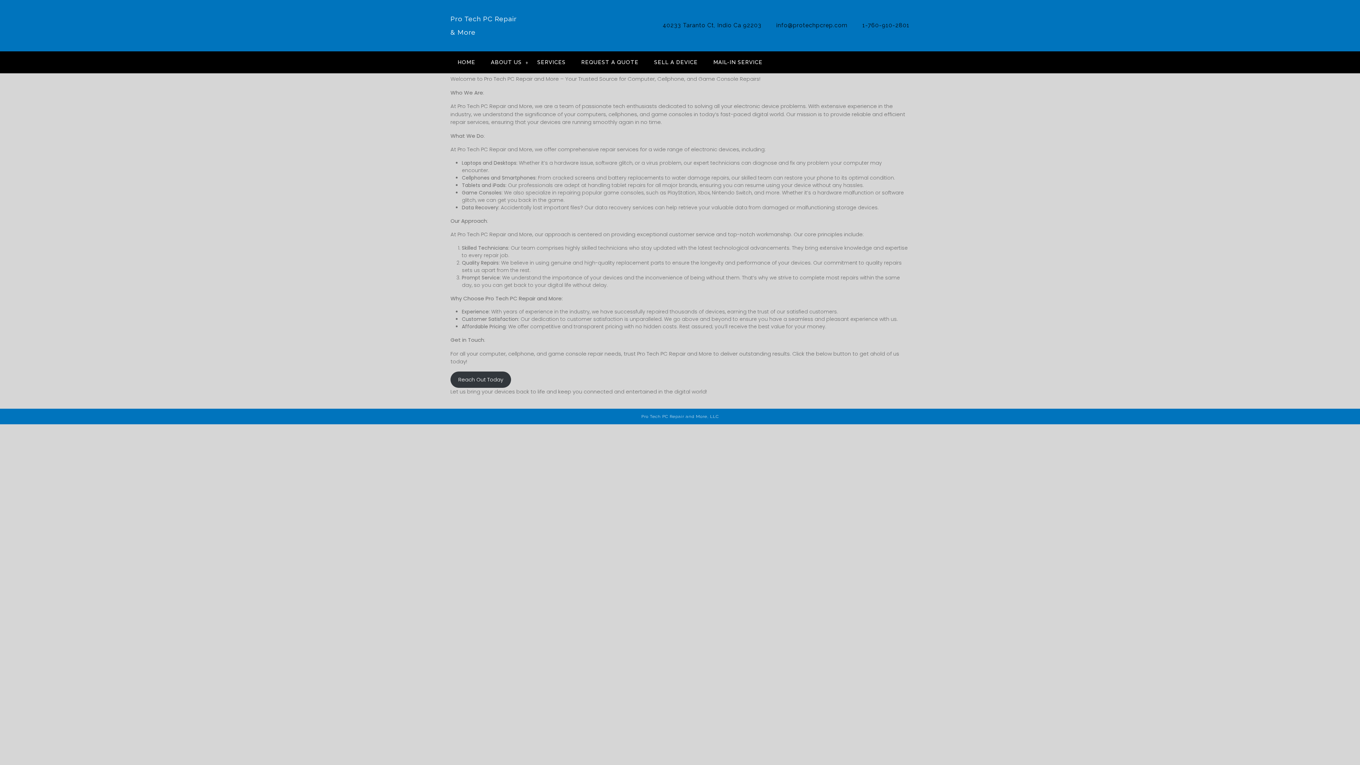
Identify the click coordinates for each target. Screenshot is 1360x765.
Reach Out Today (480, 379)
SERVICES (551, 62)
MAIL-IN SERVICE (738, 62)
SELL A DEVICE (676, 62)
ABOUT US (506, 62)
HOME (466, 62)
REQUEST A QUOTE (610, 62)
